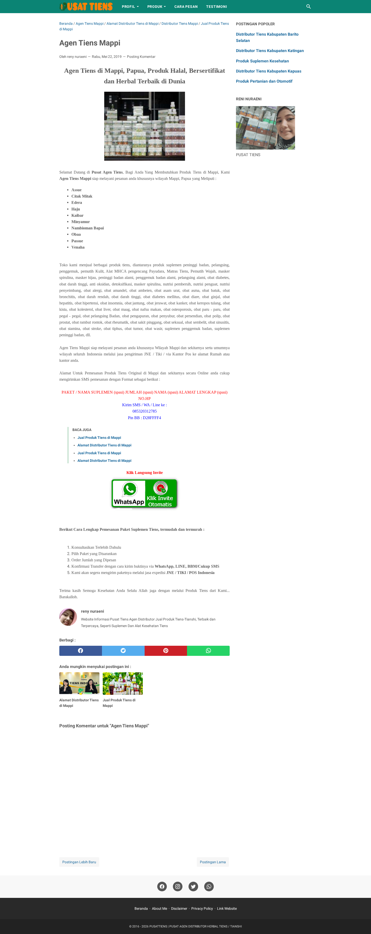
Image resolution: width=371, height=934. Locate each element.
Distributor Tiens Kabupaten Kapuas (268, 71)
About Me (159, 908)
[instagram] (177, 887)
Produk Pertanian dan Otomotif (264, 81)
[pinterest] (166, 651)
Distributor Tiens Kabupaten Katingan (270, 50)
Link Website (227, 908)
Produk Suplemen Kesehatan (262, 61)
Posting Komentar (141, 57)
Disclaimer (179, 908)
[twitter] (123, 651)
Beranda (141, 908)
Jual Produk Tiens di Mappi (99, 438)
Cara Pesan (186, 7)
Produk (155, 7)
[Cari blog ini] (309, 7)
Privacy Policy (202, 908)
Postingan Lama (213, 862)
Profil (128, 7)
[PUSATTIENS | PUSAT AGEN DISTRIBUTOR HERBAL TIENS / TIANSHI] (86, 6)
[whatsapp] (208, 651)
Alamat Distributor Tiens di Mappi (104, 445)
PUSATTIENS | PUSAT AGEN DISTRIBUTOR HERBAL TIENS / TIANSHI (195, 926)
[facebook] (80, 651)
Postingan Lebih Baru (79, 862)
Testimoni (216, 7)
